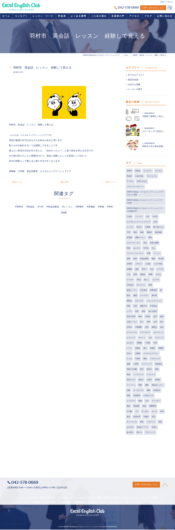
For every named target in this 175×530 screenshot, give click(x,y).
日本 (146, 327)
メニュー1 (139, 216)
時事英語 (153, 290)
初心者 (161, 258)
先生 (155, 316)
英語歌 (142, 274)
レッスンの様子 (135, 89)
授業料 (161, 348)
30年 (162, 411)
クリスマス (131, 400)
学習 (155, 342)
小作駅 (147, 342)
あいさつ (136, 248)
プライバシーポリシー (135, 186)
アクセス (130, 181)
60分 (155, 221)
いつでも (160, 269)
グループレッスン (133, 242)
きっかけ (145, 411)
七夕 (146, 400)
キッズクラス (138, 390)
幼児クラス (131, 379)
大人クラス (139, 300)
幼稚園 (129, 269)
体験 (128, 364)
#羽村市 (19, 207)
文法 (151, 269)
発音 (128, 416)
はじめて (130, 342)
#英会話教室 (52, 207)
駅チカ (139, 432)
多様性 (157, 379)
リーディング (138, 374)
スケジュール (152, 176)
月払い (129, 353)
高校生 (129, 300)
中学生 (145, 248)
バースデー (144, 295)
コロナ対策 (158, 263)
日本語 (147, 316)
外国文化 (156, 390)
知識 (141, 232)
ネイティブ (159, 337)
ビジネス (156, 279)
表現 (143, 311)
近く (141, 321)
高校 (140, 385)
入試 (150, 337)
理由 (160, 421)
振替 (148, 390)
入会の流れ (139, 176)
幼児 (145, 242)
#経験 (64, 212)
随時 (145, 358)
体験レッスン (140, 237)
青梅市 (152, 348)
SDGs (139, 279)
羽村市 (129, 170)
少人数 (148, 263)
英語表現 (158, 364)
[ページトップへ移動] (164, 484)
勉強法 (149, 232)
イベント (157, 253)
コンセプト (147, 170)
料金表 (129, 176)
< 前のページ (16, 182)
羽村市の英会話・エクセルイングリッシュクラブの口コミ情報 (145, 193)
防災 (128, 295)
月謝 (148, 253)
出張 (135, 306)
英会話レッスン (157, 385)
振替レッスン (132, 290)
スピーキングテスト (150, 353)
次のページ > (111, 182)
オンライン (141, 285)
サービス (158, 170)
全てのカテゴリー (136, 75)
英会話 (137, 170)
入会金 (129, 216)
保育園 (129, 237)
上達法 (149, 379)
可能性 (145, 416)
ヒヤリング (131, 337)
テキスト (138, 263)
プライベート (150, 432)
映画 (141, 421)
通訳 (128, 406)
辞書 (135, 274)
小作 (147, 216)
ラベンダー (156, 400)
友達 (136, 311)
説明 (161, 316)
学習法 (129, 327)
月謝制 (137, 353)
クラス (129, 311)
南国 (140, 400)
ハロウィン (151, 421)
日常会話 (130, 285)
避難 (135, 295)
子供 (128, 232)
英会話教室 (144, 258)
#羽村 (110, 207)
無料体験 (158, 232)
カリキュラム (132, 332)
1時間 (150, 274)
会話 (161, 327)
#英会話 (30, 207)
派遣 (136, 269)
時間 (128, 306)
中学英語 (153, 306)
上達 (155, 321)
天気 (153, 416)
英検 (128, 248)
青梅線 (139, 342)
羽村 (148, 321)
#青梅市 (79, 207)
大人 (153, 248)
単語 (128, 374)
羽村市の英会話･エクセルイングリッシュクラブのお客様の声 (145, 210)
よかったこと (159, 332)
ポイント (141, 337)
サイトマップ (155, 502)
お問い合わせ (142, 181)
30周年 (129, 263)
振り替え (130, 432)
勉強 (153, 258)
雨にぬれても (158, 227)
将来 (140, 316)
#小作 (40, 207)
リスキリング (155, 358)
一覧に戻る (64, 182)
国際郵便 (152, 406)
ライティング (147, 364)
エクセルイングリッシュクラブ (138, 221)
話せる (139, 227)
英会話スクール (142, 427)
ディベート (131, 385)
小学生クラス (148, 395)
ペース (129, 348)
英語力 (141, 379)
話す (161, 321)
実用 (150, 285)
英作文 (149, 369)
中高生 (137, 358)
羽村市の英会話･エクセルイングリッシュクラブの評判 (145, 201)
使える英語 (152, 311)
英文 (141, 369)
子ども (158, 274)
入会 (128, 274)
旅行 (145, 348)
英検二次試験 (132, 369)
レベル (129, 358)
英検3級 (136, 406)
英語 (135, 232)
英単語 (137, 348)
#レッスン (67, 207)
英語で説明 (131, 316)
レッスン (130, 227)
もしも (154, 411)
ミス (136, 411)
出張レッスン (132, 321)
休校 (144, 406)
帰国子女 (143, 306)
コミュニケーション (154, 300)
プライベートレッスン (135, 253)
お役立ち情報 (134, 84)
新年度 (154, 295)
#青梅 (101, 207)
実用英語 (136, 395)
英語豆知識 (133, 79)
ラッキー (130, 279)
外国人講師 (154, 242)
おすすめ (130, 427)
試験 (128, 390)
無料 (150, 237)
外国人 (154, 427)
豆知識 (147, 227)
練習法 (154, 327)
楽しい (146, 279)
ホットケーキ (132, 421)
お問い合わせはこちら (153, 7)
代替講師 (138, 327)
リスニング (151, 374)
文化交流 (143, 290)
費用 (146, 385)
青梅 (128, 258)
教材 (135, 258)
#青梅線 (91, 207)
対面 (156, 369)
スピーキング (145, 332)
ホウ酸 (129, 411)
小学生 (155, 216)
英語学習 (136, 416)
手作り (144, 269)
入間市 (135, 364)
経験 (128, 395)
